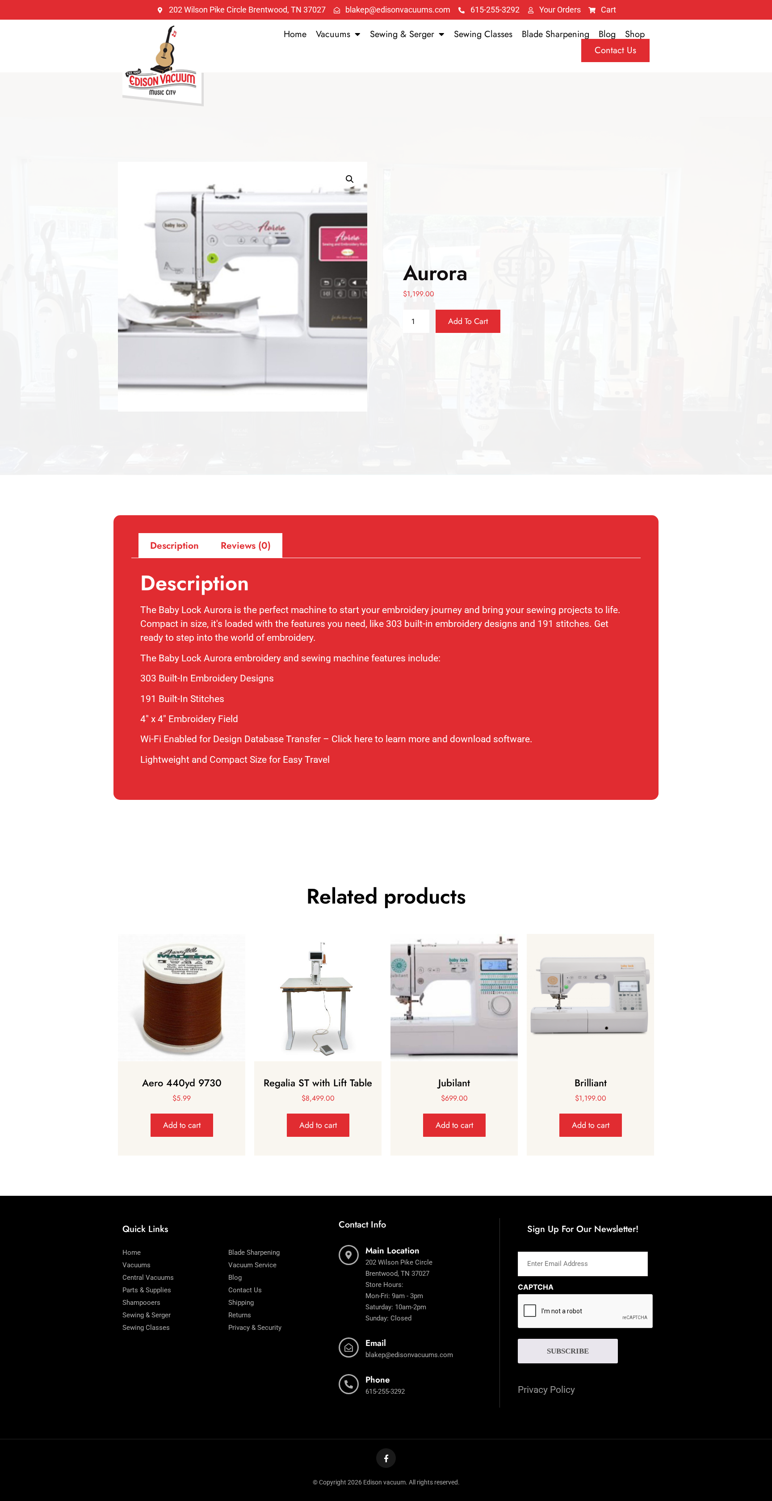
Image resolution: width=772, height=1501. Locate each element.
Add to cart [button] (182, 1125)
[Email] (349, 1347)
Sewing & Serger (402, 34)
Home (295, 34)
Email (375, 1343)
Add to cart (468, 321)
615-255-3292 (385, 1391)
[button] (350, 179)
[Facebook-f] (386, 1458)
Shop (635, 34)
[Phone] (349, 1384)
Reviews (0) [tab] (246, 545)
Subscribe (568, 1351)
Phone (377, 1380)
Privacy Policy (546, 1389)
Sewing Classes (483, 34)
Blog (607, 34)
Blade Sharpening (555, 34)
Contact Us (615, 50)
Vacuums (333, 34)
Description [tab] (174, 545)
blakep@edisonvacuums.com (409, 1355)
